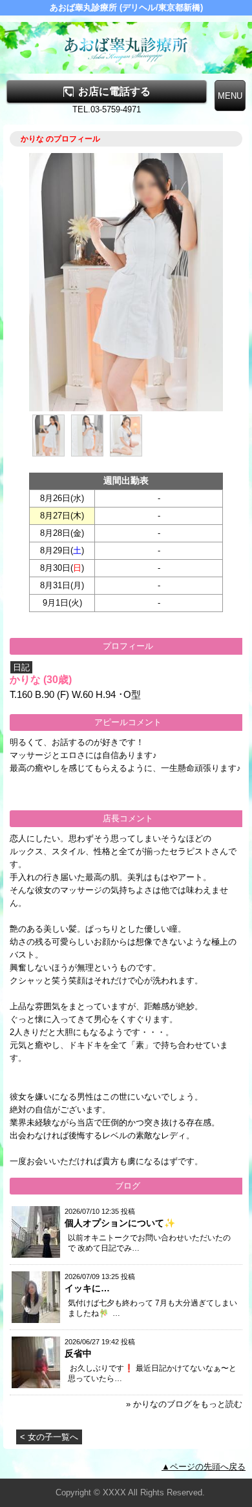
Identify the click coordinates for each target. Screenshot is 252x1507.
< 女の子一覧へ (49, 1437)
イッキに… (87, 1288)
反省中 (78, 1353)
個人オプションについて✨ (120, 1223)
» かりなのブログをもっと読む (184, 1404)
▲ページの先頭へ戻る (204, 1466)
